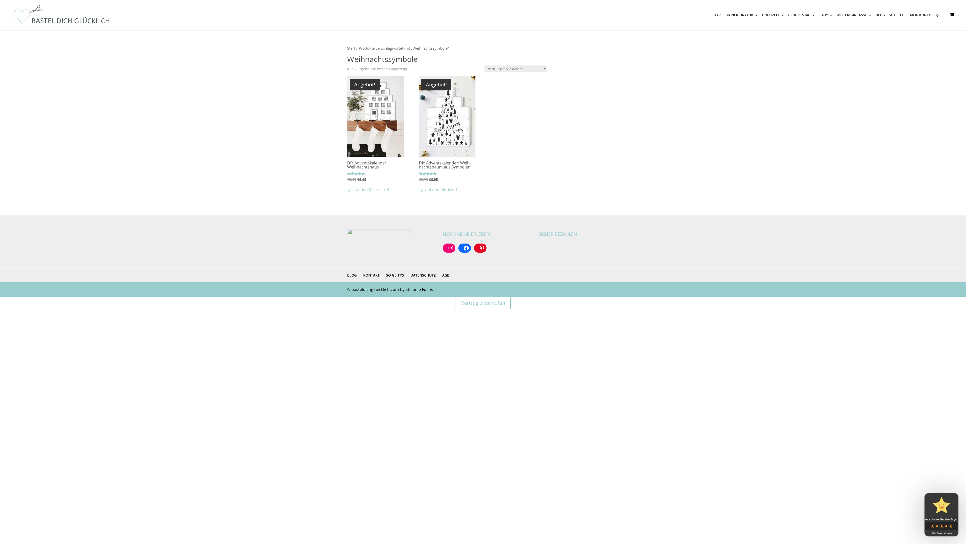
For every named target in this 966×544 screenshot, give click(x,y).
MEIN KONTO (920, 15)
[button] (368, 189)
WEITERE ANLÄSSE (852, 15)
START (717, 15)
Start (351, 48)
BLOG (880, 15)
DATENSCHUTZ (423, 275)
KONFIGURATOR (740, 15)
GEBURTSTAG (799, 15)
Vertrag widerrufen (483, 302)
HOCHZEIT (770, 15)
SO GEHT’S (897, 15)
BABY (823, 15)
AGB (445, 275)
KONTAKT (371, 275)
